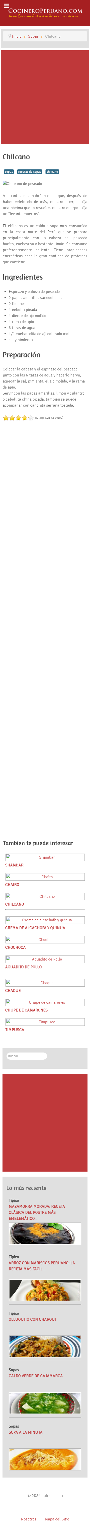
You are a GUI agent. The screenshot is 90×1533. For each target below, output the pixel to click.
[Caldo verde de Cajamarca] (45, 1402)
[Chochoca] (45, 939)
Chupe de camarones (26, 1010)
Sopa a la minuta (25, 1432)
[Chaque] (45, 982)
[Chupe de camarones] (45, 1002)
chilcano (52, 171)
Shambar (14, 865)
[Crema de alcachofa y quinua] (45, 919)
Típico (14, 1200)
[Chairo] (45, 876)
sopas (9, 171)
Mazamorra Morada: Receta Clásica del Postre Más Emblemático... (37, 1212)
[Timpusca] (45, 1021)
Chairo (12, 884)
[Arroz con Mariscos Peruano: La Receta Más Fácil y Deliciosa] (45, 1290)
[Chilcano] (45, 896)
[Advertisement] (45, 97)
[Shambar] (45, 857)
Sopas (14, 1369)
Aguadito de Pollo (23, 967)
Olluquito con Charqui (32, 1319)
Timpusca (14, 1029)
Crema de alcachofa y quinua (35, 927)
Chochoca (15, 947)
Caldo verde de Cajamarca (36, 1375)
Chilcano (14, 904)
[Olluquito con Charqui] (45, 1346)
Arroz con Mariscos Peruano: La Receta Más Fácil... (42, 1265)
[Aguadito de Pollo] (45, 959)
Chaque (13, 990)
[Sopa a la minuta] (45, 1459)
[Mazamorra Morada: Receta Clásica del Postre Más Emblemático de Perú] (45, 1233)
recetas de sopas (29, 171)
